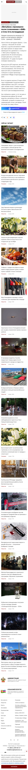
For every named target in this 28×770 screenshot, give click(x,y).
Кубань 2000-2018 (19, 712)
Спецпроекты (18, 710)
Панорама (17, 700)
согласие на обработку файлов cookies (12, 763)
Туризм (3, 723)
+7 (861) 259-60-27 (14, 748)
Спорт (2, 713)
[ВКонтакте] (4, 117)
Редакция (17, 724)
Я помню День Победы (21, 718)
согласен (14, 766)
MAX (23, 112)
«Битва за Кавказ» (20, 702)
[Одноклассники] (7, 117)
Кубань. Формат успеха (21, 715)
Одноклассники (14, 740)
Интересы (3, 728)
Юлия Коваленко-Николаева (8, 24)
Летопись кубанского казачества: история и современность (20, 706)
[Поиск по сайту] (26, 2)
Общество (3, 702)
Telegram (17, 740)
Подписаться (15, 108)
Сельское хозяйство (6, 725)
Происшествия (5, 22)
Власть (3, 705)
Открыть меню (2, 2)
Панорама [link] (3, 183)
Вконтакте (11, 740)
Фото (2, 718)
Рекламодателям (19, 727)
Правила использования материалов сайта (19, 731)
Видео (2, 720)
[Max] (14, 117)
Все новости (4, 700)
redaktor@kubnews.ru (14, 750)
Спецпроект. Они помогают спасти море (21, 721)
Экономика (4, 707)
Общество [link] (3, 151)
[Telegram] (10, 117)
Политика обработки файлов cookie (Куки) (20, 735)
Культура (3, 715)
